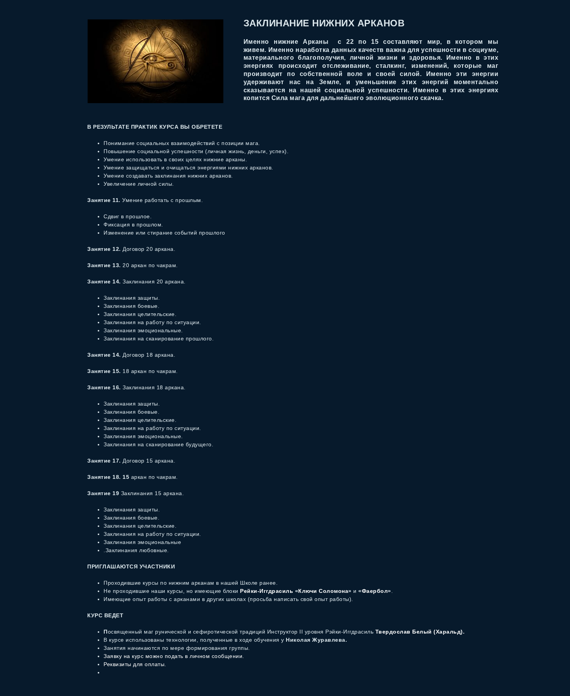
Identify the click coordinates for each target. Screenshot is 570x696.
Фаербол (375, 591)
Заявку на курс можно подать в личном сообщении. (174, 656)
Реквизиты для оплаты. (136, 664)
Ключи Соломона (323, 591)
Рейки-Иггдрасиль (267, 591)
